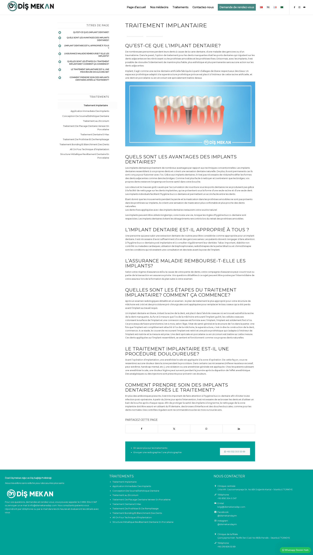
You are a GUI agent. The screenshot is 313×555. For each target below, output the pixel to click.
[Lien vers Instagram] (299, 7)
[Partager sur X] (174, 429)
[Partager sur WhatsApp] (206, 429)
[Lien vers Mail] (304, 7)
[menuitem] (136, 7)
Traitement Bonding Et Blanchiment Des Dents (84, 144)
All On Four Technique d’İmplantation (89, 149)
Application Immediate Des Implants (90, 111)
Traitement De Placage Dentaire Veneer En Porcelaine (86, 128)
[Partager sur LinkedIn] (239, 429)
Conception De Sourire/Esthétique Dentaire (85, 116)
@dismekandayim (227, 515)
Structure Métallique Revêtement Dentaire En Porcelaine (84, 156)
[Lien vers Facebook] (294, 7)
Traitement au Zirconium (96, 121)
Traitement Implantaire (96, 105)
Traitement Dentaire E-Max (95, 134)
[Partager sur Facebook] (141, 429)
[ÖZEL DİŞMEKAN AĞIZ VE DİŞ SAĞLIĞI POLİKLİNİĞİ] (30, 7)
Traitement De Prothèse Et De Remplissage (86, 139)
